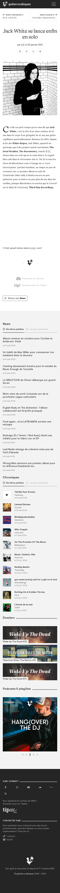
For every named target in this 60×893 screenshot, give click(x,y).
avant (33, 247)
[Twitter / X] (26, 51)
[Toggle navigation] (53, 4)
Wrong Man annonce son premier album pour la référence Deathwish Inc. (29, 465)
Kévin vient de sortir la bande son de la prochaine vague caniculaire (25, 395)
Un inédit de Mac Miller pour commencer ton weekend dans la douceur (28, 354)
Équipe (10, 840)
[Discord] (28, 787)
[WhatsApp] (33, 51)
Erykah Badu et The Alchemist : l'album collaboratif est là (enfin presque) (25, 409)
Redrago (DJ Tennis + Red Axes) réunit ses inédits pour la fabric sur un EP (27, 437)
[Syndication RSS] (5, 793)
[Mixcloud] (51, 787)
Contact (11, 836)
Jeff (22, 44)
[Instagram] (17, 787)
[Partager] (40, 51)
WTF (47, 151)
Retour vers (17, 298)
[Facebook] (20, 51)
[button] (23, 754)
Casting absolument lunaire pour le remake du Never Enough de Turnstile (30, 368)
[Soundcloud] (40, 787)
